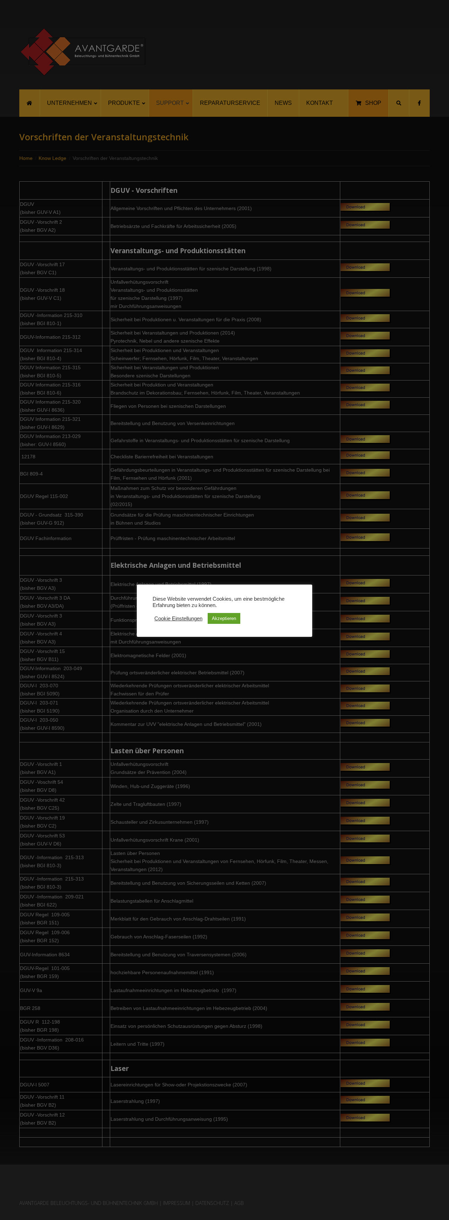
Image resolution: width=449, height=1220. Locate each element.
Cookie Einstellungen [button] (178, 618)
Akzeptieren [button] (224, 618)
